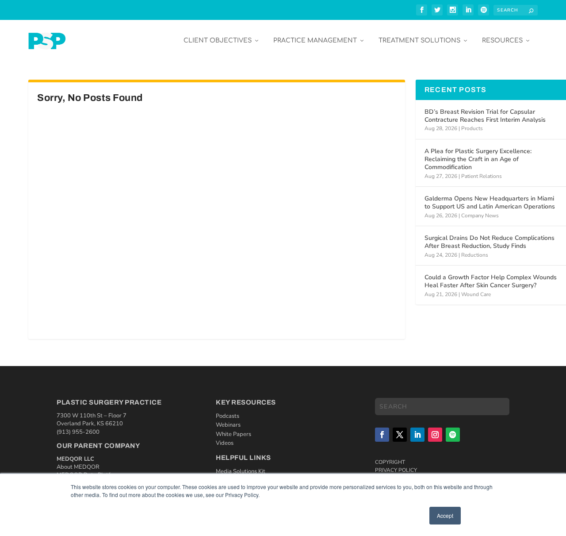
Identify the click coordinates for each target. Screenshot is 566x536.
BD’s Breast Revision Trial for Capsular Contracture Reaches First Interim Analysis (485, 116)
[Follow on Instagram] (435, 435)
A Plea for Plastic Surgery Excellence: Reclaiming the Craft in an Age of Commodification (478, 159)
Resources (502, 40)
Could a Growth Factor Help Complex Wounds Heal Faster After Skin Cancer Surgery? (490, 281)
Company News (480, 215)
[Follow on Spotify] (453, 435)
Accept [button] (445, 515)
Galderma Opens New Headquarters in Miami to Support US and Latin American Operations (489, 202)
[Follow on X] (400, 435)
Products (472, 128)
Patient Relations (481, 176)
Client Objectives (218, 40)
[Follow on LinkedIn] (417, 435)
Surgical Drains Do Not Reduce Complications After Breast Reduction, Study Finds (489, 242)
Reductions (474, 254)
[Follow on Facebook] (382, 435)
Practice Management (315, 40)
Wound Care (476, 294)
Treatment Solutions (419, 40)
